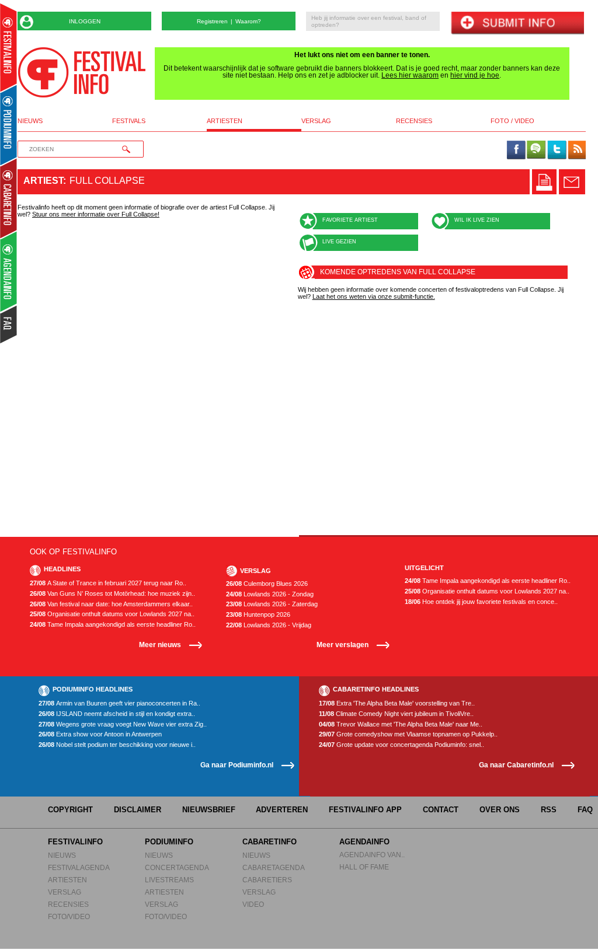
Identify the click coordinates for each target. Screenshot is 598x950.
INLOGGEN (84, 21)
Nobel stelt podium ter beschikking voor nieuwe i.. (117, 745)
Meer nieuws (160, 644)
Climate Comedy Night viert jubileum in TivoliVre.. (396, 714)
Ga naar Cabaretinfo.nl (516, 765)
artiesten (224, 121)
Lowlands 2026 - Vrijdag (268, 625)
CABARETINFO (269, 841)
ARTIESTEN (67, 879)
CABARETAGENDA (273, 867)
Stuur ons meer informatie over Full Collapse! (95, 214)
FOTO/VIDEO (69, 916)
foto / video (512, 121)
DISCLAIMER (137, 809)
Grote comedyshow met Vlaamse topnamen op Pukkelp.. (408, 734)
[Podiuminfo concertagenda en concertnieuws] (9, 124)
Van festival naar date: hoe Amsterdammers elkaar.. (111, 604)
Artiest (43, 181)
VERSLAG (64, 892)
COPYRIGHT (70, 809)
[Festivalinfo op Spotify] (536, 150)
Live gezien (339, 242)
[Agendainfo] (9, 271)
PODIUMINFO (169, 841)
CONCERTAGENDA (177, 867)
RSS (549, 809)
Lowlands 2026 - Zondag (270, 594)
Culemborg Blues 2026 (267, 584)
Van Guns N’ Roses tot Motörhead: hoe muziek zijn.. (112, 594)
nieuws (30, 121)
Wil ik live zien (476, 220)
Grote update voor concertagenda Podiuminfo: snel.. (401, 745)
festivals (128, 121)
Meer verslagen (342, 644)
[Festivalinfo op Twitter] (556, 150)
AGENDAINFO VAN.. (372, 854)
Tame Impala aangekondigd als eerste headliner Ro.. (113, 624)
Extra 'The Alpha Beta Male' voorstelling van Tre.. (397, 703)
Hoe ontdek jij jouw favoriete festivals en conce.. (481, 602)
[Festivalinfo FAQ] (9, 324)
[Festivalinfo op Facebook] (516, 150)
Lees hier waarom (410, 75)
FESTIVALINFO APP (365, 809)
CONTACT (440, 809)
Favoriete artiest (350, 220)
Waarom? (248, 21)
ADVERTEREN (282, 809)
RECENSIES (68, 904)
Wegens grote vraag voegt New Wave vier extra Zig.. (123, 724)
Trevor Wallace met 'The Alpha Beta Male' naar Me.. (400, 724)
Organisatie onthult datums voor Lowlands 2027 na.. (112, 614)
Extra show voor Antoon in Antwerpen (100, 734)
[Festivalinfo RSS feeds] (577, 150)
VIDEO (253, 904)
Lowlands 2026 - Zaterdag (272, 604)
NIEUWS (62, 855)
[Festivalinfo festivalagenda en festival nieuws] (8, 47)
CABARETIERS (267, 879)
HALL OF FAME (364, 867)
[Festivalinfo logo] (82, 72)
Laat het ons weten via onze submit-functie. (373, 296)
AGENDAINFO (364, 841)
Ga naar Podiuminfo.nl (236, 765)
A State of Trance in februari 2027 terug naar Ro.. (108, 583)
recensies (414, 121)
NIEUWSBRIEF (208, 809)
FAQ (585, 809)
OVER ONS (499, 809)
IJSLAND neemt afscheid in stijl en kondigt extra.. (117, 714)
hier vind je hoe (474, 75)
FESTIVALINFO (75, 841)
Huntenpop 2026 (258, 615)
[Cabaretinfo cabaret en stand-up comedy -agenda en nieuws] (8, 198)
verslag (316, 121)
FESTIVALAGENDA (79, 867)
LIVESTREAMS (169, 879)
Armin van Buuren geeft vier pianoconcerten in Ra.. (119, 703)
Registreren (212, 21)
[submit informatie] (517, 24)
